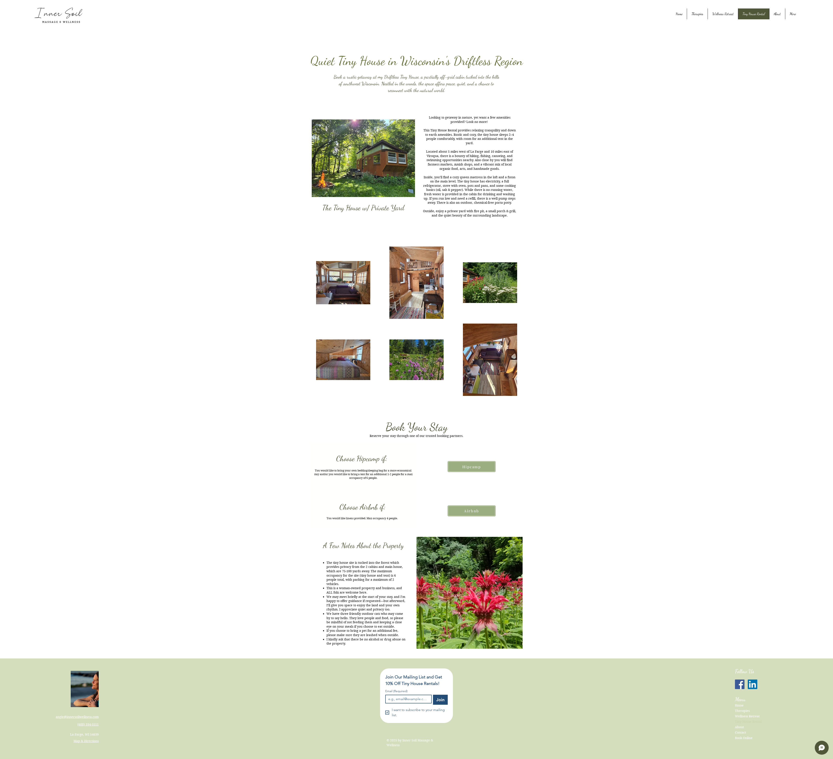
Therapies (742, 711)
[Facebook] (739, 684)
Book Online (744, 738)
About (739, 727)
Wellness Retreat (747, 716)
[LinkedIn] (752, 684)
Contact (740, 732)
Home (739, 705)
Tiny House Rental (748, 722)
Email (396, 691)
